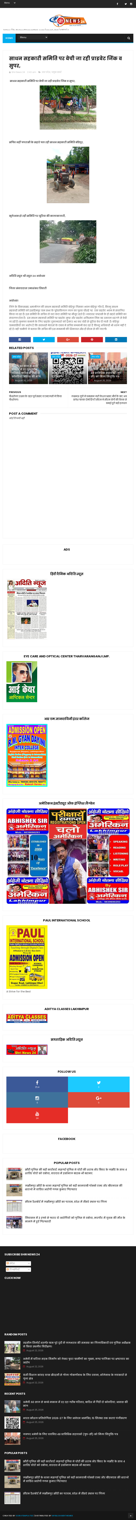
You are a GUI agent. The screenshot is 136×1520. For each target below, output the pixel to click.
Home (9, 38)
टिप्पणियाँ (14, 1269)
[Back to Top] (130, 1515)
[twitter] (125, 4)
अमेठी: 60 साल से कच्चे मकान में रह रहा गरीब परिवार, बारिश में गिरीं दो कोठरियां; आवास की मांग (26, 371)
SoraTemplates (24, 1515)
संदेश (12, 1263)
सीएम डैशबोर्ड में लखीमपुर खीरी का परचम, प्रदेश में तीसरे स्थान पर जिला (66, 1202)
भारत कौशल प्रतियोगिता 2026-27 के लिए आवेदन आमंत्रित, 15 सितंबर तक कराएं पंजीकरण (68, 371)
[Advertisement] (68, 504)
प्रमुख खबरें (56, 72)
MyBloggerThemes (62, 1515)
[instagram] (131, 4)
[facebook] (117, 4)
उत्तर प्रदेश (46, 72)
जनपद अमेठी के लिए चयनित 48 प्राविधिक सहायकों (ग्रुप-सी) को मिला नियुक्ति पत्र (107, 373)
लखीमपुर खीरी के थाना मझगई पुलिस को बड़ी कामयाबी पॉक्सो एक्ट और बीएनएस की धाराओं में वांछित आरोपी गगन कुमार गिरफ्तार (73, 1187)
